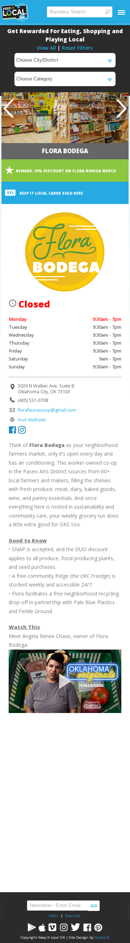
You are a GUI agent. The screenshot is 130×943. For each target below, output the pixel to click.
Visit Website (32, 420)
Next (121, 108)
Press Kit (72, 915)
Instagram (22, 430)
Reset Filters (77, 47)
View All (46, 47)
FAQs (53, 915)
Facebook (13, 430)
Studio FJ (102, 937)
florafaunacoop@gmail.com (47, 410)
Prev (8, 108)
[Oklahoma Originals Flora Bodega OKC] (65, 681)
